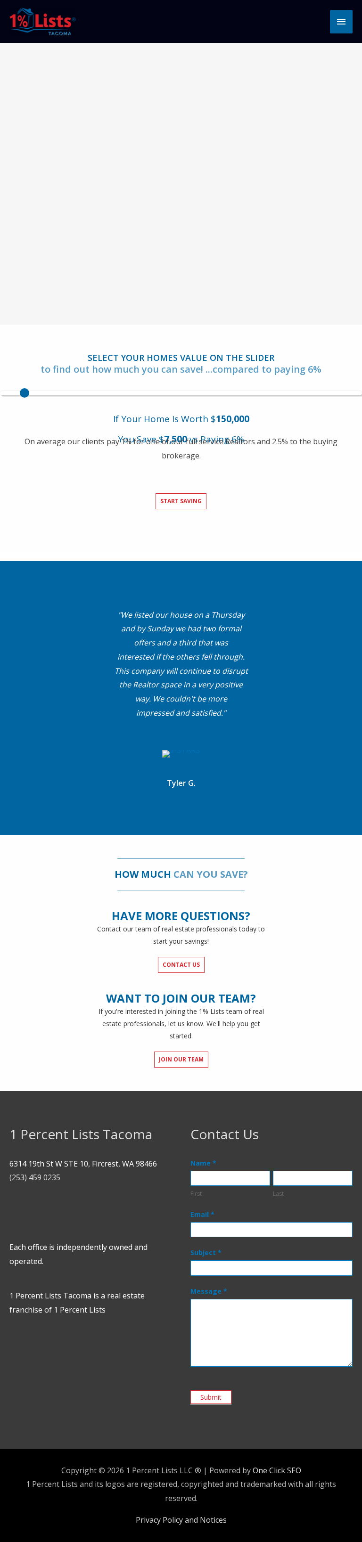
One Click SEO (277, 1470)
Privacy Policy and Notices (181, 1520)
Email (202, 1214)
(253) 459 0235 (34, 1177)
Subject (206, 1252)
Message (208, 1291)
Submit (211, 1397)
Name (203, 1163)
